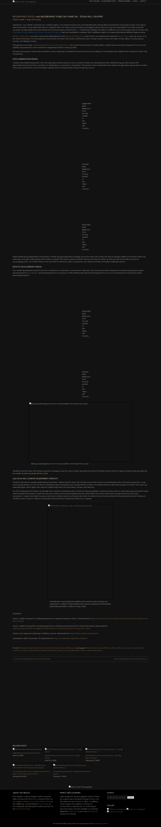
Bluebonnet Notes (109, 1)
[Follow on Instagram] (136, 809)
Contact (143, 1)
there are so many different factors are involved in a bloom (37, 32)
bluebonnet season (49, 650)
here (77, 30)
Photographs (94, 1)
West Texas (80, 36)
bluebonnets (91, 648)
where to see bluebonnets (69, 650)
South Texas (124, 36)
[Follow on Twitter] (115, 812)
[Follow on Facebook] (116, 809)
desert (34, 799)
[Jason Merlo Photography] (24, 2)
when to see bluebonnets (91, 650)
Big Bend (69, 36)
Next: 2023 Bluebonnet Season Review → (131, 659)
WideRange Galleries (101, 823)
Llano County (132, 648)
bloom (37, 650)
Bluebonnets (26, 648)
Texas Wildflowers (68, 648)
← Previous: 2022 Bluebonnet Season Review (31, 659)
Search (135, 1)
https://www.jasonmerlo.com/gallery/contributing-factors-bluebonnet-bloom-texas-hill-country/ (51, 628)
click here (73, 811)
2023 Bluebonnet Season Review (26, 753)
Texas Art (41, 648)
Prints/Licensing (124, 1)
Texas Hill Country (53, 648)
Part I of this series (22, 36)
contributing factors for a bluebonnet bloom (51, 45)
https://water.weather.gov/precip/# (84, 633)
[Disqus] (80, 702)
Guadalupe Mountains (30, 801)
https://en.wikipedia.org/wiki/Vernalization (70, 638)
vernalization (33, 273)
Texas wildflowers (104, 648)
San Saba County (26, 650)
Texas (35, 648)
